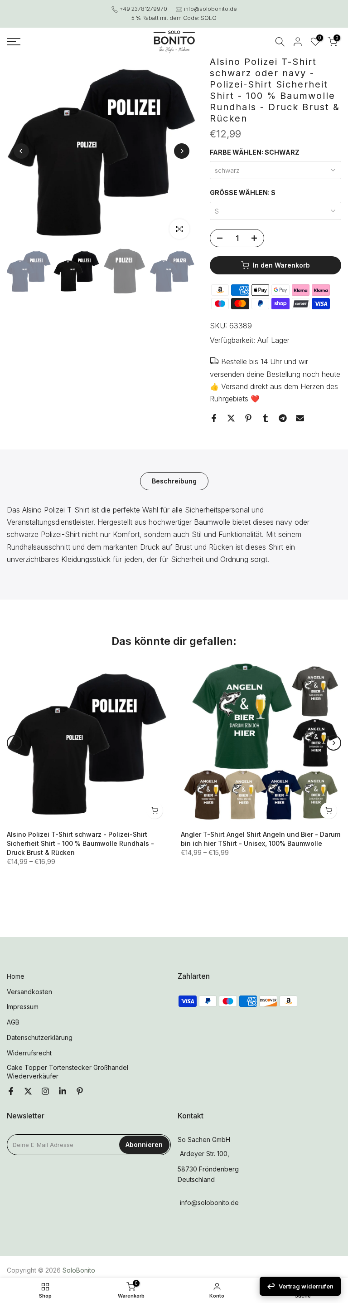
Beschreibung (174, 481)
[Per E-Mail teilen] (300, 418)
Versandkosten (29, 992)
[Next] (181, 151)
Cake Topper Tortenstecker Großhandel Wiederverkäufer (67, 1072)
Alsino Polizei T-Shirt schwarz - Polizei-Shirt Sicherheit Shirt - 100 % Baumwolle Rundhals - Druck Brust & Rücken (80, 843)
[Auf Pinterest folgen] (80, 1091)
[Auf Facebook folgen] (11, 1091)
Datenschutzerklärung (39, 1037)
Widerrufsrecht (29, 1053)
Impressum (23, 1006)
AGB (13, 1022)
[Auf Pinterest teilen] (248, 418)
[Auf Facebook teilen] (214, 418)
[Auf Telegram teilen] (283, 418)
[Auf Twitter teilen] (231, 418)
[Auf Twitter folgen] (28, 1091)
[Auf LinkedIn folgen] (62, 1091)
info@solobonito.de (210, 8)
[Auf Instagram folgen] (45, 1091)
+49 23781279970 (143, 8)
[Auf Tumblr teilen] (265, 418)
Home (15, 976)
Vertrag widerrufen (306, 1286)
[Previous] (21, 151)
